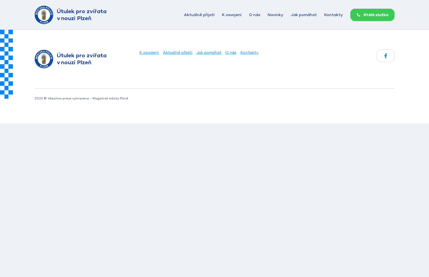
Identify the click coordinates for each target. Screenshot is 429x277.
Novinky (275, 14)
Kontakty (333, 14)
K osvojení (232, 14)
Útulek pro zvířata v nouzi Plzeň (82, 14)
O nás (254, 14)
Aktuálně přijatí (199, 14)
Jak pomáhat (304, 14)
